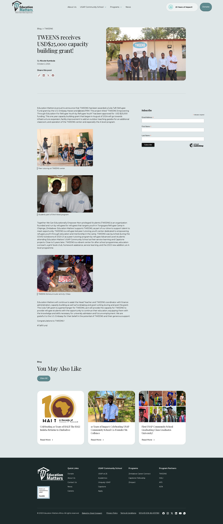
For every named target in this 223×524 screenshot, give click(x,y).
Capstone (102, 487)
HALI (161, 478)
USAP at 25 (102, 474)
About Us (72, 7)
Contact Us (72, 482)
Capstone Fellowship (137, 478)
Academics (102, 478)
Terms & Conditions (128, 513)
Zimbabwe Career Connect (140, 474)
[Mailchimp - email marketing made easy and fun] (196, 147)
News (128, 7)
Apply (100, 491)
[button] (93, 7)
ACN (161, 487)
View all (43, 378)
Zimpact (132, 482)
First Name (146, 126)
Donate (205, 7)
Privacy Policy (112, 513)
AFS (160, 482)
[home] (29, 7)
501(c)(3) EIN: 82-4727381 (149, 513)
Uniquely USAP (104, 482)
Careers (71, 491)
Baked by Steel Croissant (92, 513)
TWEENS (163, 474)
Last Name (146, 135)
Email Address (148, 117)
